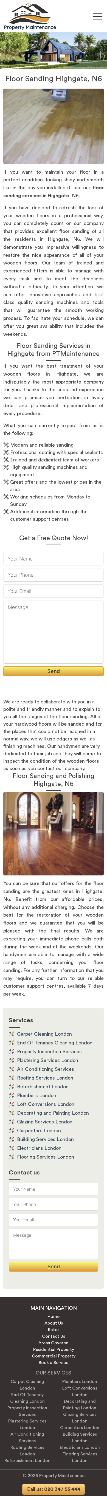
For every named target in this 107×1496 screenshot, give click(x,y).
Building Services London (45, 1139)
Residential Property (53, 1349)
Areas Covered (53, 1343)
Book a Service (53, 1362)
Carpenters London (39, 1130)
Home (53, 1316)
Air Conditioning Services (45, 1069)
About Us (53, 1323)
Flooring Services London (45, 1156)
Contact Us (53, 1336)
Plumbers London (36, 1095)
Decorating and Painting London (53, 1113)
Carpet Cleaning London (44, 1034)
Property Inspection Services (49, 1051)
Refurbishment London (43, 1086)
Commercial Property (53, 1356)
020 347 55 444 (53, 1489)
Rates (53, 1330)
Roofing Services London (45, 1077)
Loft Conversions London (45, 1104)
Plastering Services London (47, 1060)
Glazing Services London (44, 1121)
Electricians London (39, 1148)
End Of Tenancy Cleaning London (54, 1042)
